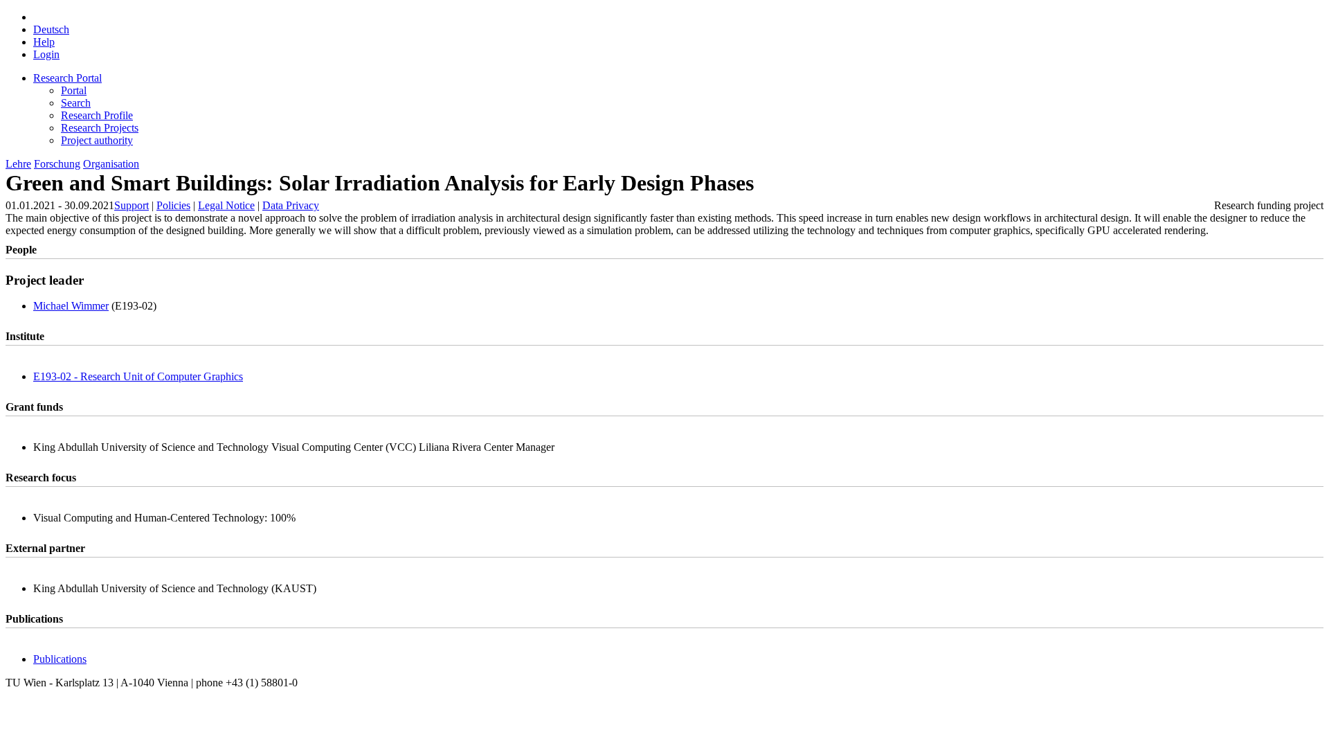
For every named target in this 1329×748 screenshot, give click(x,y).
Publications (60, 659)
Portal (74, 90)
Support (131, 205)
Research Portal (67, 78)
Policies (173, 205)
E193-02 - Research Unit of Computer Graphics (138, 376)
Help (44, 42)
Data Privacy (290, 205)
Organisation (111, 164)
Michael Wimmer (71, 306)
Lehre (18, 164)
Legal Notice (226, 205)
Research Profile (97, 115)
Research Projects (99, 128)
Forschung (57, 164)
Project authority (97, 140)
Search (76, 103)
